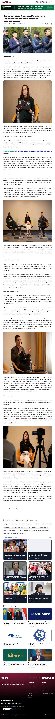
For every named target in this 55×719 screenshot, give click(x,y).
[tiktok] (45, 2)
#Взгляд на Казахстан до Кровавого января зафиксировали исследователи (26, 527)
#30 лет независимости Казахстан (14, 533)
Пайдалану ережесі (47, 693)
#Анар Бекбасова (46, 524)
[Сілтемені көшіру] (43, 24)
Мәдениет (31, 691)
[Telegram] (45, 24)
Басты (5, 13)
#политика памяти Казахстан (40, 530)
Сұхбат (30, 693)
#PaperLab (7, 524)
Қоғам (30, 689)
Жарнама (44, 687)
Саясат (10, 13)
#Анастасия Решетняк (10, 530)
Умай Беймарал (21, 23)
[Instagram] (36, 2)
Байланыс (45, 689)
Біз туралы (45, 685)
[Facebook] (42, 2)
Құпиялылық (45, 691)
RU (51, 2)
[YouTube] (39, 2)
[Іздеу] (48, 2)
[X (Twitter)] (50, 24)
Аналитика (31, 687)
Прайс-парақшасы (49, 714)
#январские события (32, 524)
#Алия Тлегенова (25, 530)
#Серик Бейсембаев (18, 524)
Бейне (30, 697)
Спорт (30, 695)
